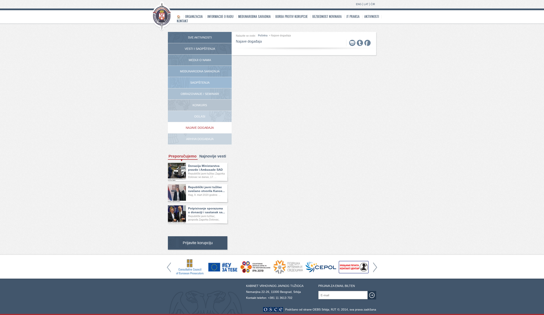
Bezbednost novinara (327, 16)
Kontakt (182, 21)
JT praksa (353, 16)
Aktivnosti (371, 16)
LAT (366, 4)
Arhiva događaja (200, 139)
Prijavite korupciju (198, 243)
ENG (358, 4)
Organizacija (194, 16)
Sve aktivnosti (200, 37)
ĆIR (373, 4)
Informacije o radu (220, 16)
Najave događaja (200, 127)
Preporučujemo (183, 156)
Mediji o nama (200, 60)
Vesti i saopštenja (200, 48)
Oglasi (199, 116)
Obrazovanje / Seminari (200, 94)
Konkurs (200, 105)
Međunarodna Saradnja (200, 71)
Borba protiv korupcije (291, 16)
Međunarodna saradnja (254, 16)
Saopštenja (200, 82)
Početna (263, 35)
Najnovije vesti (212, 156)
